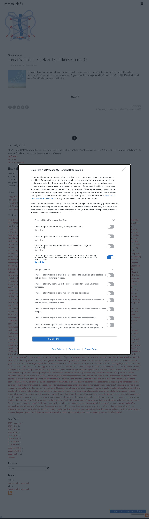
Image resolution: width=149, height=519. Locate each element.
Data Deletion (58, 349)
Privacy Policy (91, 349)
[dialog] (74, 260)
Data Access (74, 349)
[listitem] (74, 220)
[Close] (125, 170)
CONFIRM (53, 339)
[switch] (110, 227)
